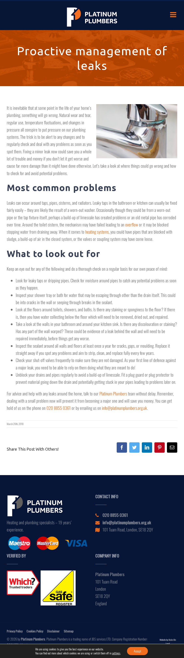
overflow (131, 224)
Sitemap (69, 631)
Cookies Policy (34, 631)
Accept (137, 651)
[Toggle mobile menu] (173, 14)
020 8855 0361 (58, 408)
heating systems (97, 231)
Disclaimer (53, 631)
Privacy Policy (14, 631)
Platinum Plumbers (113, 393)
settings (116, 653)
